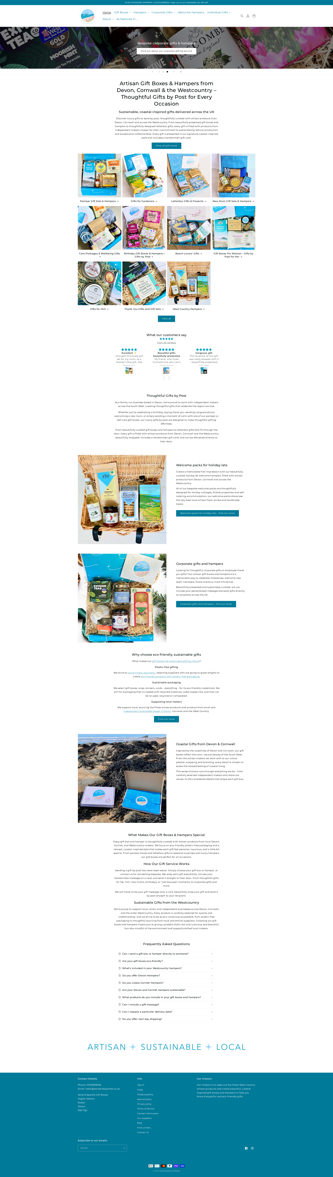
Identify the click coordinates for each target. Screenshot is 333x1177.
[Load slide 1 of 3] (159, 72)
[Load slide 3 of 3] (167, 72)
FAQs (140, 1090)
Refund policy (144, 1099)
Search (140, 1085)
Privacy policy (144, 1104)
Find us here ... (144, 1128)
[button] (122, 12)
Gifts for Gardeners (142, 201)
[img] (166, 339)
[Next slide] (174, 72)
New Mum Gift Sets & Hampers (232, 201)
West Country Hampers (187, 309)
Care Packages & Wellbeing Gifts (99, 253)
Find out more (166, 719)
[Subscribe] (124, 1148)
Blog (139, 1123)
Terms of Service (145, 1109)
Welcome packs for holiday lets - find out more (207, 513)
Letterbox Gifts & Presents (187, 201)
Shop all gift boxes (166, 145)
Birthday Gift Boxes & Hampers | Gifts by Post (144, 255)
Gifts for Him (98, 309)
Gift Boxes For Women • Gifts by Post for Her (233, 255)
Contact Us (143, 1132)
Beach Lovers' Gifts (187, 253)
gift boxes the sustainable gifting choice (176, 661)
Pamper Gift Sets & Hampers (98, 201)
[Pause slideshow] (180, 72)
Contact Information (148, 1113)
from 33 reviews (166, 342)
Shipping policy (145, 1094)
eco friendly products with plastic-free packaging (170, 676)
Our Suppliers (144, 1118)
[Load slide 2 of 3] (163, 72)
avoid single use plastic (142, 672)
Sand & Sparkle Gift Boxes (169, 1171)
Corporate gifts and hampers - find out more (206, 604)
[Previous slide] (152, 72)
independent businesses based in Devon (147, 711)
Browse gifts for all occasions (166, 51)
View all (166, 318)
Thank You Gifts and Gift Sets (142, 309)
